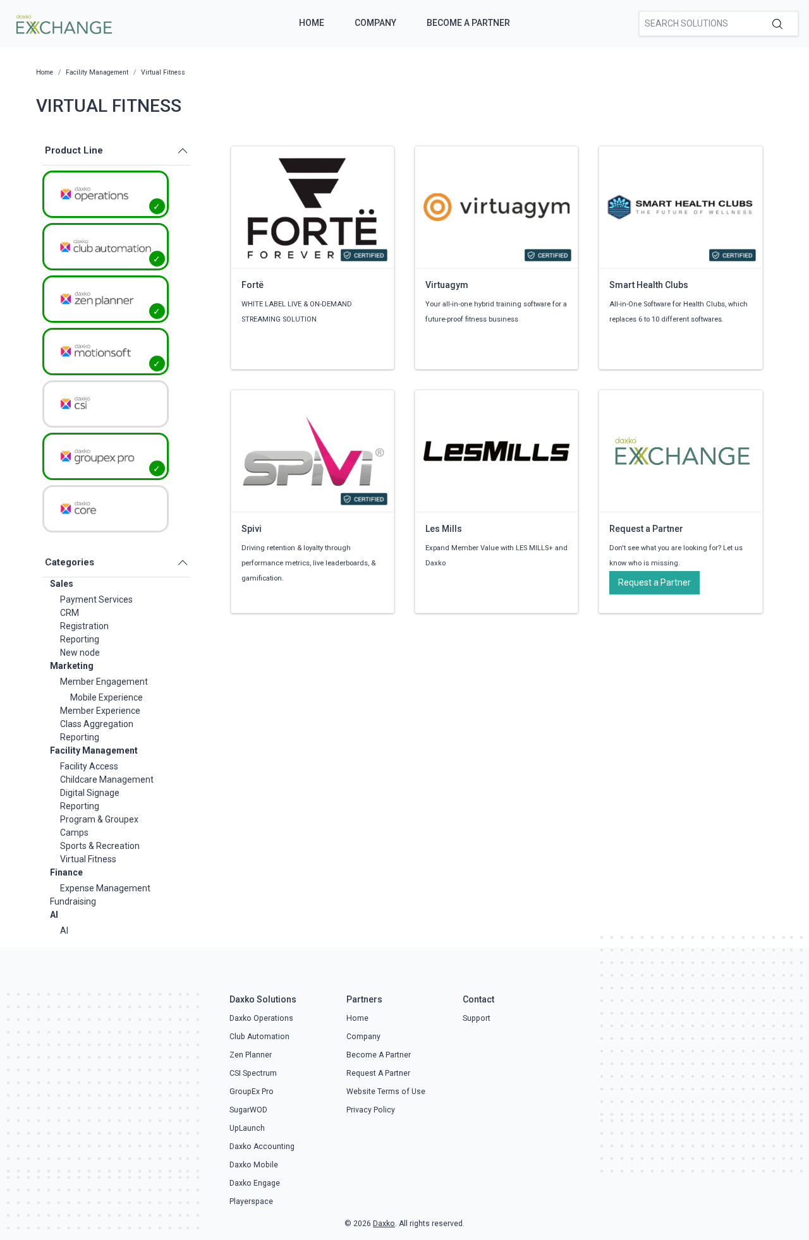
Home (311, 23)
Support (476, 1018)
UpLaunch (247, 1128)
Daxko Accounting (262, 1146)
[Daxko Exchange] (63, 23)
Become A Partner (468, 23)
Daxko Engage (254, 1183)
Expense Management (105, 888)
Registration (84, 626)
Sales (61, 584)
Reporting (79, 639)
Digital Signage (89, 793)
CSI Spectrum (253, 1073)
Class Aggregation (96, 724)
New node (80, 652)
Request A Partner (378, 1073)
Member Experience (100, 711)
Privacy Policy (370, 1109)
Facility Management (94, 750)
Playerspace (251, 1201)
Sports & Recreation (100, 846)
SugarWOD (248, 1109)
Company (375, 23)
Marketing (72, 666)
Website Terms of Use (385, 1091)
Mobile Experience (106, 697)
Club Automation (259, 1036)
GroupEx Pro (251, 1091)
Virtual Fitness (88, 859)
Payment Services (96, 599)
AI (54, 915)
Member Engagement (104, 682)
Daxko (384, 1223)
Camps (74, 833)
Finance (66, 872)
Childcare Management (107, 779)
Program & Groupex (99, 819)
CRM (69, 613)
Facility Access (89, 766)
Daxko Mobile (253, 1164)
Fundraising (73, 901)
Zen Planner (250, 1054)
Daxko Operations (261, 1018)
